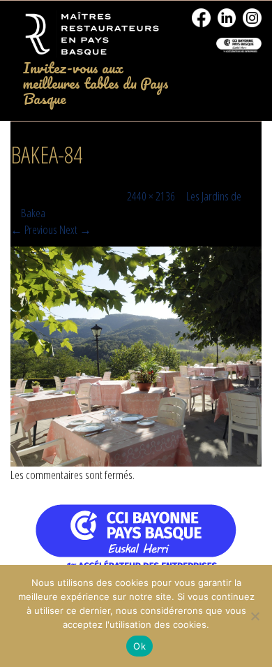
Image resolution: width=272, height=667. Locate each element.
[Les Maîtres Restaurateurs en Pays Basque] (90, 34)
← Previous (33, 229)
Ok (139, 646)
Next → (75, 229)
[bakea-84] (136, 357)
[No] (255, 616)
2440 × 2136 (151, 196)
